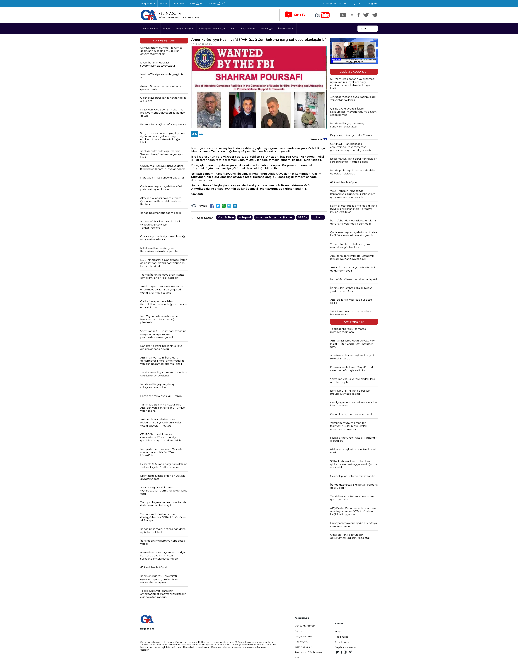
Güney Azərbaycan (184, 28)
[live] (294, 15)
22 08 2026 (178, 3)
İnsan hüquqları (286, 28)
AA (194, 134)
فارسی (357, 3)
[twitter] (366, 15)
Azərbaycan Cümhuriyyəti (212, 28)
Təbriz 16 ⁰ (217, 3)
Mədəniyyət (267, 28)
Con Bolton (226, 217)
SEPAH (303, 217)
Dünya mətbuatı (247, 28)
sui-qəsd (245, 217)
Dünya (166, 28)
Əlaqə (163, 3)
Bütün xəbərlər (150, 28)
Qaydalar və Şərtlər (345, 647)
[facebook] (359, 15)
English (372, 3)
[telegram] (375, 15)
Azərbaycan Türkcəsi (334, 3)
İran (232, 28)
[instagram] (352, 15)
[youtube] (322, 15)
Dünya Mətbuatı (304, 636)
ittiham (317, 217)
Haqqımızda (148, 3)
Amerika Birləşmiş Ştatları (274, 217)
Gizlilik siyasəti (343, 642)
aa (201, 134)
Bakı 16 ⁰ (196, 3)
